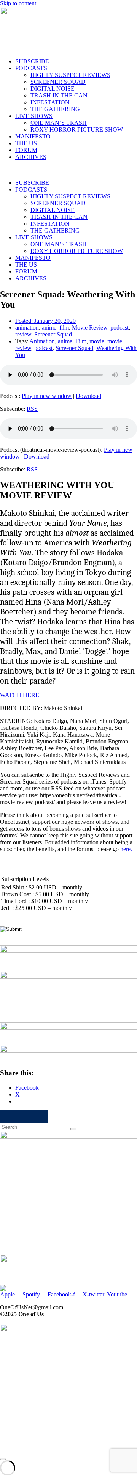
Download (88, 396)
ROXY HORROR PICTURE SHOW (76, 129)
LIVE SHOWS (34, 116)
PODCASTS (31, 68)
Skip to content (18, 3)
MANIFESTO (33, 136)
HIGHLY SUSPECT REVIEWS (70, 75)
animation (27, 327)
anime (49, 327)
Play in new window (47, 396)
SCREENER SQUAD (58, 82)
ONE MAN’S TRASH (58, 122)
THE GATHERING (55, 109)
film (64, 327)
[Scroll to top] (3, 1459)
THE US (26, 143)
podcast (119, 327)
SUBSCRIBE (32, 61)
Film (80, 341)
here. (126, 849)
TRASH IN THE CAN (59, 95)
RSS (32, 408)
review (23, 334)
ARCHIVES (30, 157)
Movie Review (89, 327)
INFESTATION (50, 102)
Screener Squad (53, 334)
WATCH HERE (19, 695)
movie (96, 341)
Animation (42, 341)
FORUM (26, 150)
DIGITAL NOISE (52, 88)
